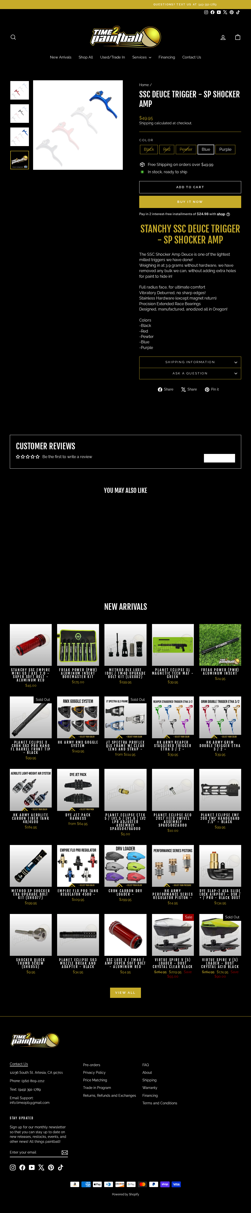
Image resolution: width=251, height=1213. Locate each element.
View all (125, 992)
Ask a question (190, 373)
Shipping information (190, 362)
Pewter (186, 149)
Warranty (149, 1088)
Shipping (146, 123)
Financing (167, 57)
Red (166, 149)
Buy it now (190, 202)
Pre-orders (91, 1065)
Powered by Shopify (125, 1194)
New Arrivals (60, 57)
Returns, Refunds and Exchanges (109, 1095)
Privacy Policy (94, 1072)
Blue (206, 149)
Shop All (86, 57)
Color (146, 140)
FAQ (145, 1065)
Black (149, 149)
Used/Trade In (112, 57)
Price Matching (95, 1080)
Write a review (219, 458)
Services (140, 57)
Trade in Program (97, 1088)
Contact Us (191, 57)
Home (144, 85)
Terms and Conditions (159, 1103)
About (147, 1072)
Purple (225, 149)
